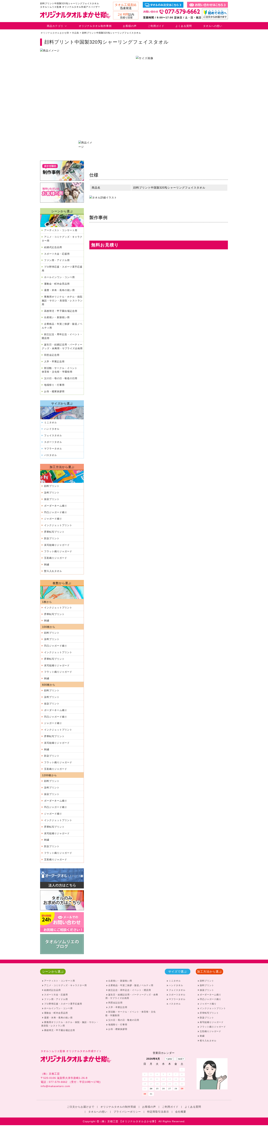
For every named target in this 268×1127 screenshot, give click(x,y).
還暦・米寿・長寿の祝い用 (59, 290)
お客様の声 (130, 25)
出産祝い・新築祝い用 (57, 317)
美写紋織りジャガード (57, 545)
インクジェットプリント (58, 525)
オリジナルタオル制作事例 (95, 25)
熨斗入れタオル (53, 571)
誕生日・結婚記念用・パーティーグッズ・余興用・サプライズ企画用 (62, 346)
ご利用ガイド (156, 25)
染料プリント (51, 492)
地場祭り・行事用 (54, 385)
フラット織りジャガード (58, 551)
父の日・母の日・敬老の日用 (60, 378)
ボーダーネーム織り (55, 505)
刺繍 (46, 564)
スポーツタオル (53, 442)
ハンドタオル (51, 429)
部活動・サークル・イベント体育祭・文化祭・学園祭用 (59, 370)
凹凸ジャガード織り (55, 512)
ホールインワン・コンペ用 (59, 277)
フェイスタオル (53, 435)
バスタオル (50, 455)
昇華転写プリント (54, 531)
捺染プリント (51, 499)
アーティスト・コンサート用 (60, 230)
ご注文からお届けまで (80, 1106)
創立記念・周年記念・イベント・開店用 (62, 336)
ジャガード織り (53, 518)
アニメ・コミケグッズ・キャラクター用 (62, 238)
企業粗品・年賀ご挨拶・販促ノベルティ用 (62, 326)
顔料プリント (51, 486)
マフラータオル (53, 448)
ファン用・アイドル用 (57, 260)
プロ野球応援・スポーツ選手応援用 (62, 268)
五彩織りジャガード (55, 558)
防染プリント (51, 538)
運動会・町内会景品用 (57, 283)
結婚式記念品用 (53, 247)
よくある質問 (183, 25)
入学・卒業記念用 (54, 361)
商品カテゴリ (55, 25)
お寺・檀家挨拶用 (54, 391)
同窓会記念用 (51, 355)
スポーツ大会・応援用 (57, 253)
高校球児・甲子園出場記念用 (60, 311)
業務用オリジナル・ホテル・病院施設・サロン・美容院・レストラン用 (62, 300)
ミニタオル (50, 422)
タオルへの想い (212, 25)
